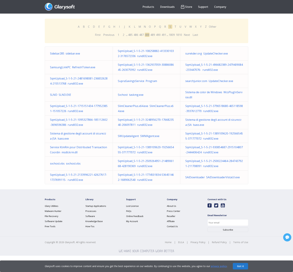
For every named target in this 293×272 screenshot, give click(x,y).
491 (164, 35)
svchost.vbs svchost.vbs (65, 163)
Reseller (171, 216)
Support (203, 7)
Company (220, 7)
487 (141, 35)
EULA (181, 242)
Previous (108, 35)
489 (152, 35)
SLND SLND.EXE (60, 95)
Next (187, 35)
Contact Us (172, 226)
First (98, 35)
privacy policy (219, 266)
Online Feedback (134, 216)
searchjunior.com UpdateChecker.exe (209, 81)
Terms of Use (240, 242)
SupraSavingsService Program (137, 81)
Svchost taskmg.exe (130, 95)
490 (158, 35)
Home (168, 242)
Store (188, 7)
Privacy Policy (197, 242)
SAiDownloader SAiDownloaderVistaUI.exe (212, 177)
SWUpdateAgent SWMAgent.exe (138, 136)
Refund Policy (219, 242)
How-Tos (89, 226)
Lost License (132, 205)
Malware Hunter (53, 211)
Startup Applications (95, 205)
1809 (172, 35)
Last (195, 35)
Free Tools (50, 226)
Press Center (173, 211)
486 (136, 35)
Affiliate (171, 221)
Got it (240, 266)
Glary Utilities (51, 205)
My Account (132, 221)
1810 (179, 35)
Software (90, 216)
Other (212, 27)
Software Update (53, 221)
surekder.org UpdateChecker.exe (206, 53)
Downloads (167, 7)
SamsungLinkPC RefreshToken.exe (72, 67)
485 (130, 35)
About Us (171, 205)
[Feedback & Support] (287, 237)
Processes (90, 211)
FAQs (128, 211)
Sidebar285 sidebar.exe (65, 53)
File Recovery (51, 216)
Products (148, 7)
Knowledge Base (94, 221)
